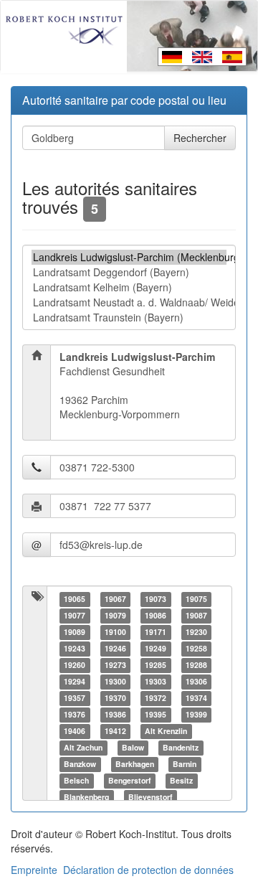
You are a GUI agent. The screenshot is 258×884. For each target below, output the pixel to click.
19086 (155, 615)
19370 (115, 697)
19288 (196, 664)
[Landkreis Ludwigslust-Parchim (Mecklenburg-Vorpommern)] (129, 257)
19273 (115, 664)
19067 (115, 598)
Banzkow (80, 763)
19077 (74, 615)
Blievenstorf (150, 796)
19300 (115, 681)
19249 (155, 648)
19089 (74, 631)
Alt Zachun (83, 747)
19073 (155, 598)
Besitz (181, 780)
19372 (155, 697)
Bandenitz (181, 747)
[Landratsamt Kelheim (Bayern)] (129, 287)
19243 (74, 648)
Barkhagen (134, 763)
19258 (196, 648)
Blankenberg (86, 796)
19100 (115, 631)
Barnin (184, 763)
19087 (196, 615)
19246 (115, 648)
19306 (196, 681)
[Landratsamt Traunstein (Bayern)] (129, 317)
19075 (196, 598)
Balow (133, 747)
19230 (196, 631)
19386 (115, 714)
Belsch (76, 780)
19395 (155, 714)
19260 (74, 664)
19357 (74, 697)
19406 (74, 730)
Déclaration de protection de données (148, 869)
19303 (155, 681)
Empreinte (34, 869)
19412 (115, 730)
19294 (74, 681)
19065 (74, 598)
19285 (155, 664)
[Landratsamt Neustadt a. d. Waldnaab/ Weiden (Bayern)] (129, 302)
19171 (155, 631)
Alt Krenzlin (166, 730)
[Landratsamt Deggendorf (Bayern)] (129, 272)
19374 (196, 697)
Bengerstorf (129, 780)
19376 (74, 714)
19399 (196, 714)
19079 (115, 615)
